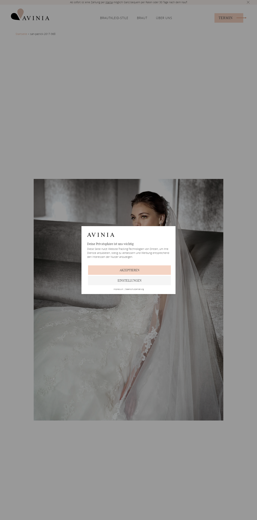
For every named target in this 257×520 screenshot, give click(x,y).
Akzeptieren (129, 270)
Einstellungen (129, 280)
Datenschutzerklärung (134, 289)
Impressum (118, 289)
